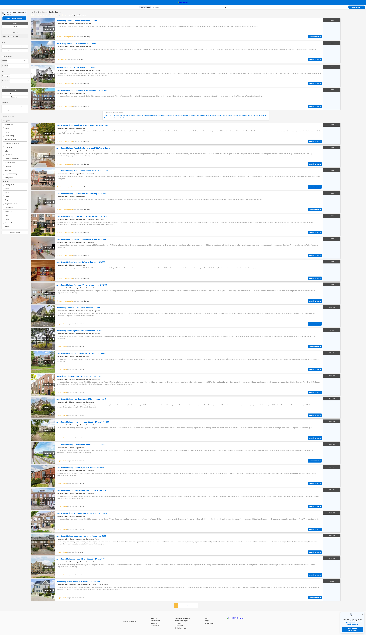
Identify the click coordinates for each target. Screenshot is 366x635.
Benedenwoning (10, 139)
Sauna (7, 215)
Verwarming (9, 211)
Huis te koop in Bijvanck (260, 115)
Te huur (15, 27)
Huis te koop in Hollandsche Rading (185, 115)
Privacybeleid (179, 623)
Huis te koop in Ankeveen (204, 115)
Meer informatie (315, 37)
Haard (7, 219)
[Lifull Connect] (235, 623)
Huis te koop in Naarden (246, 115)
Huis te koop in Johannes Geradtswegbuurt (225, 115)
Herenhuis (8, 155)
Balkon (7, 196)
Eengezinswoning (11, 174)
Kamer (7, 132)
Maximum (5, 65)
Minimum (4, 60)
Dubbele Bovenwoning (12, 143)
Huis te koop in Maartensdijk (144, 115)
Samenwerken (155, 620)
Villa (6, 151)
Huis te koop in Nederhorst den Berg (164, 115)
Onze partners (209, 623)
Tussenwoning (10, 162)
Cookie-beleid (179, 625)
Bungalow (8, 166)
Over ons (154, 623)
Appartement (9, 124)
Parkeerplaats (9, 208)
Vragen (207, 620)
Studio (7, 128)
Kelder (7, 227)
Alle (15, 90)
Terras (7, 192)
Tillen (7, 189)
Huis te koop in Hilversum (60, 15)
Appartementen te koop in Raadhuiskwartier (117, 118)
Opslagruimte (9, 185)
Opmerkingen (155, 625)
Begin (32, 15)
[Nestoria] (183, 2)
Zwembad (8, 223)
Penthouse (8, 147)
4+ (21, 50)
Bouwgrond (14, 97)
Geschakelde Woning (12, 159)
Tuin (6, 200)
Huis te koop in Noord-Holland (44, 15)
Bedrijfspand (9, 178)
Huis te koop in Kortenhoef (128, 115)
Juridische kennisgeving (182, 620)
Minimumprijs (6, 76)
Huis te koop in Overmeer (111, 115)
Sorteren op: (14, 32)
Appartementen (15, 94)
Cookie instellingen (180, 628)
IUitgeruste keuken (11, 204)
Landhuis (8, 170)
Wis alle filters (15, 232)
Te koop (14, 23)
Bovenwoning (9, 136)
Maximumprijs (6, 81)
